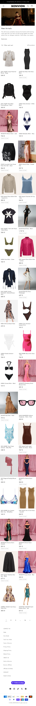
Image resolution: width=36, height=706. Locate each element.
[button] (3, 6)
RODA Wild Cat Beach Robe (8, 323)
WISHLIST (5, 672)
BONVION (15, 702)
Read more (4, 39)
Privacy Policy (6, 647)
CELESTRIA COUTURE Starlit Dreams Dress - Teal (26, 607)
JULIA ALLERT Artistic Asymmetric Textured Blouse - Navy (8, 293)
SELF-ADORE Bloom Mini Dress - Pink (27, 354)
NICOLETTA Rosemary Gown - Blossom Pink (26, 384)
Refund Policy (6, 654)
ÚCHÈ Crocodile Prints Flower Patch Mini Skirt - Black (8, 165)
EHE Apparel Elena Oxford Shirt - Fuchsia (27, 260)
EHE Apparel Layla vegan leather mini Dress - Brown (25, 447)
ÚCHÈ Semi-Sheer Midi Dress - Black (26, 72)
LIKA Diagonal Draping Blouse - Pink (9, 479)
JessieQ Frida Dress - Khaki (7, 415)
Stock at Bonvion (7, 661)
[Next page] (30, 620)
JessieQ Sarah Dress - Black (26, 228)
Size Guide (6, 636)
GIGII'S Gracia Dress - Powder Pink (26, 165)
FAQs (4, 632)
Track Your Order (7, 639)
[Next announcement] (33, 2)
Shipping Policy (7, 650)
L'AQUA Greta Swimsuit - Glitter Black (27, 104)
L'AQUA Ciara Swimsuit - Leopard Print (25, 324)
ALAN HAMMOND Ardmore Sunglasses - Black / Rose (26, 416)
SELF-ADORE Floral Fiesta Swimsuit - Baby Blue (7, 447)
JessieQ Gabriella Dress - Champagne (25, 292)
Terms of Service (7, 643)
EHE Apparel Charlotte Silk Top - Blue (27, 197)
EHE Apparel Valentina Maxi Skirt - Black (8, 575)
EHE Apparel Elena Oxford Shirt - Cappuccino (9, 197)
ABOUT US (6, 657)
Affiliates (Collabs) (8, 668)
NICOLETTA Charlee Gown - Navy (26, 479)
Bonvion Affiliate (7, 665)
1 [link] (6, 620)
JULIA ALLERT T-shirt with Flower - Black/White (9, 229)
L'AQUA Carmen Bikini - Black (8, 383)
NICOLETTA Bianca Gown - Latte (9, 133)
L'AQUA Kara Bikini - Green (7, 259)
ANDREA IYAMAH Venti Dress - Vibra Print (9, 607)
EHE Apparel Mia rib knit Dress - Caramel (27, 511)
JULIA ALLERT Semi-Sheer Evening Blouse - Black (7, 104)
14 (25, 620)
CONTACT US (6, 628)
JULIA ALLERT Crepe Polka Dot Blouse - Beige (8, 72)
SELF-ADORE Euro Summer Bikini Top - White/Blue (7, 511)
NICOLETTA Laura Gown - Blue (26, 575)
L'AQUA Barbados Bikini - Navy (26, 133)
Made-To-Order (7, 676)
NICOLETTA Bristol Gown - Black (25, 543)
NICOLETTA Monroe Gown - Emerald (8, 543)
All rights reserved (22, 702)
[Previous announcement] (3, 2)
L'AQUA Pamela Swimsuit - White (7, 354)
